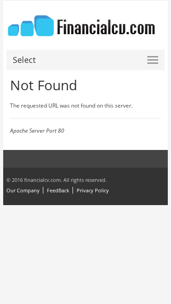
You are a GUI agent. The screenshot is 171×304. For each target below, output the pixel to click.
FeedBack (58, 190)
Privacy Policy (93, 190)
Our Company (23, 190)
